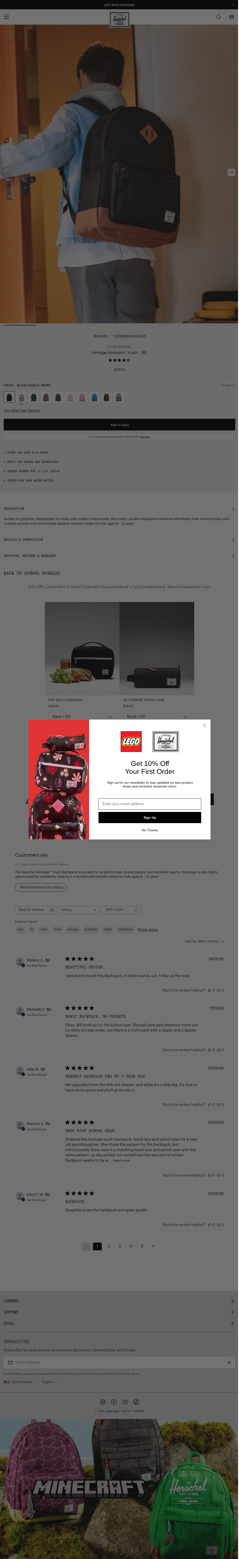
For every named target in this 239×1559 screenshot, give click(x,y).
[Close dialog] (203, 725)
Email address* (110, 795)
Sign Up (148, 817)
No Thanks (148, 830)
